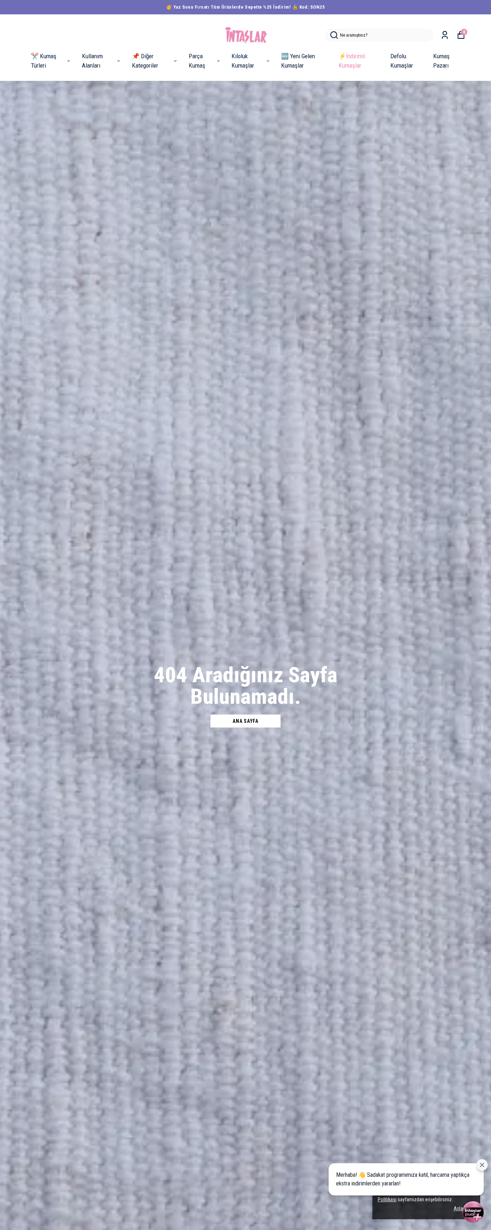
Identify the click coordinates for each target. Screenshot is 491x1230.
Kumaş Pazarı (441, 60)
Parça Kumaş (197, 60)
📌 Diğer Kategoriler (145, 60)
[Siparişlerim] (444, 35)
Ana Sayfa (245, 721)
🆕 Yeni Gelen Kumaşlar (298, 60)
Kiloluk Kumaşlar (242, 60)
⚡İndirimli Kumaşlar (352, 60)
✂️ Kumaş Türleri (43, 60)
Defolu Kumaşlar (401, 60)
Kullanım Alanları (92, 60)
